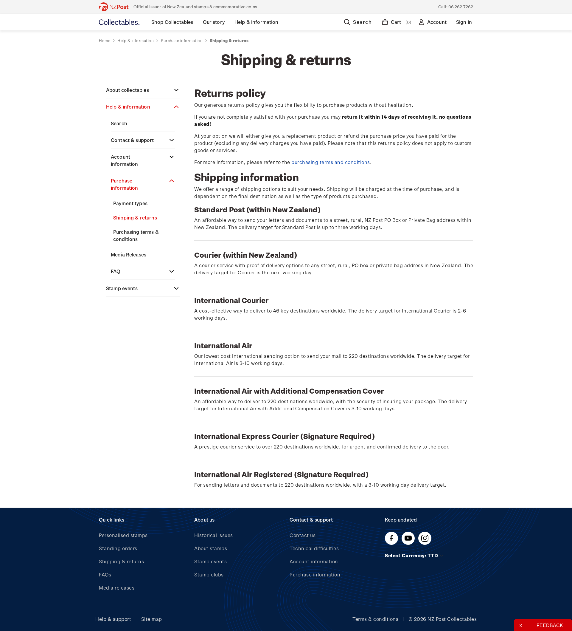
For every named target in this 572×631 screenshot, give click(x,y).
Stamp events (122, 288)
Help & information (128, 106)
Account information (124, 160)
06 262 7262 (460, 6)
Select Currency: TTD (412, 555)
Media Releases (128, 254)
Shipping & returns (135, 217)
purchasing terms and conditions (330, 162)
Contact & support (132, 140)
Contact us (302, 535)
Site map (151, 619)
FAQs (105, 574)
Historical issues (213, 535)
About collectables (127, 90)
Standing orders (118, 548)
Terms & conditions (375, 619)
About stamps (210, 548)
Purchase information (124, 184)
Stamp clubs (209, 574)
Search (119, 123)
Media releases (116, 587)
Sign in (464, 22)
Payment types (130, 203)
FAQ (115, 271)
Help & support (113, 619)
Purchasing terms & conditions (136, 235)
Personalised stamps (123, 535)
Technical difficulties (314, 548)
